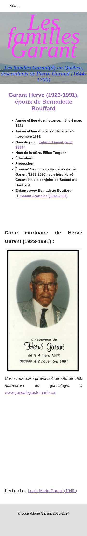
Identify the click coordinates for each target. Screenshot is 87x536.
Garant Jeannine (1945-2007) (44, 196)
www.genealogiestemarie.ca (30, 392)
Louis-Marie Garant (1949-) (52, 491)
